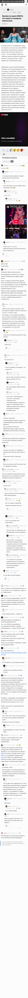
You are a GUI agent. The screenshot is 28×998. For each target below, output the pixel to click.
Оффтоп (5, 23)
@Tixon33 (16, 198)
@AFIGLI (11, 304)
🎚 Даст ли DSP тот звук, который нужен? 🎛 (12, 1)
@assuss (13, 330)
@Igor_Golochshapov (16, 481)
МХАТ (2, 753)
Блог (4, 9)
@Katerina (12, 171)
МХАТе (3, 757)
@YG (10, 764)
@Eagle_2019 (12, 665)
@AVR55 (11, 711)
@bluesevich (16, 372)
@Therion (14, 181)
